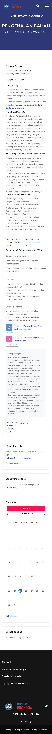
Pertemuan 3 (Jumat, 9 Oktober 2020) (46, 32)
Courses (7, 32)
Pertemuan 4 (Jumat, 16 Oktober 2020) (34, 242)
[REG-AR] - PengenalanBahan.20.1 (36, 32)
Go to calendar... (13, 487)
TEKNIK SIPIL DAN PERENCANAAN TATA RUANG (20, 32)
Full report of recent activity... (18, 458)
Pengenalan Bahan (15, 79)
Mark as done (12, 333)
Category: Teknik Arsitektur (18, 73)
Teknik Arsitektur (29, 32)
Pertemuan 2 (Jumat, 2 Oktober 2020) (14, 242)
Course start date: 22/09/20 (18, 70)
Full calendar (11, 616)
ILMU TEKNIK (11, 32)
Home (3, 32)
